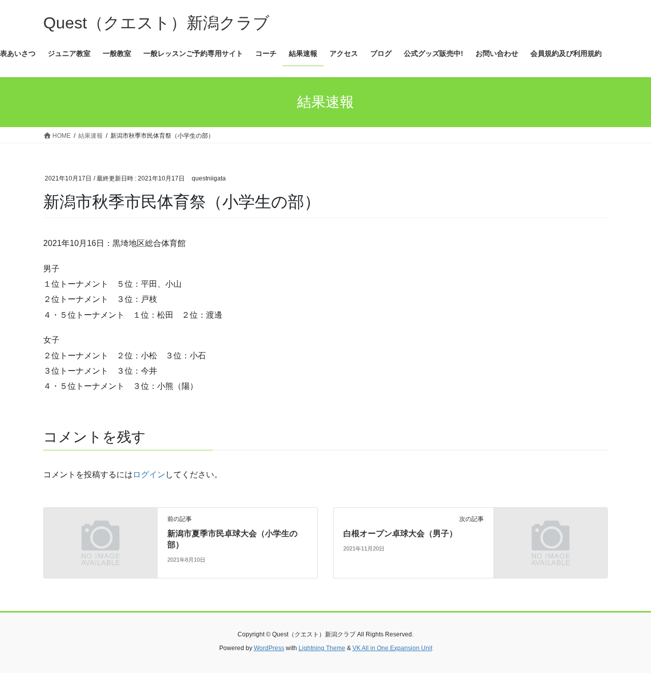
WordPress (269, 648)
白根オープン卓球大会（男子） (400, 533)
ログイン (149, 474)
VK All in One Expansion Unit (392, 648)
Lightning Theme (322, 648)
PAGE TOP (625, 644)
